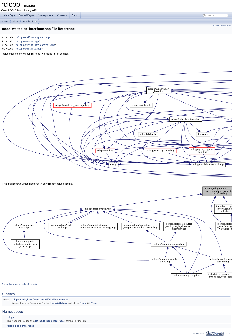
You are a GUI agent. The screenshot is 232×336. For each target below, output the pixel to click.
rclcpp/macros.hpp (27, 41)
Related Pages (26, 15)
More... (94, 303)
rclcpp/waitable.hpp (28, 48)
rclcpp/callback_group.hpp (33, 37)
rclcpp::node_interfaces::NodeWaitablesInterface (40, 299)
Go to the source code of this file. (20, 284)
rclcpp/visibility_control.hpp (35, 45)
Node (83, 303)
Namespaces (44, 15)
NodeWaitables (58, 303)
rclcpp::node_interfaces (20, 325)
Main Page (9, 15)
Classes (61, 15)
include (5, 21)
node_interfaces (30, 21)
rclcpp (15, 21)
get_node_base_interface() (49, 321)
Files (74, 15)
